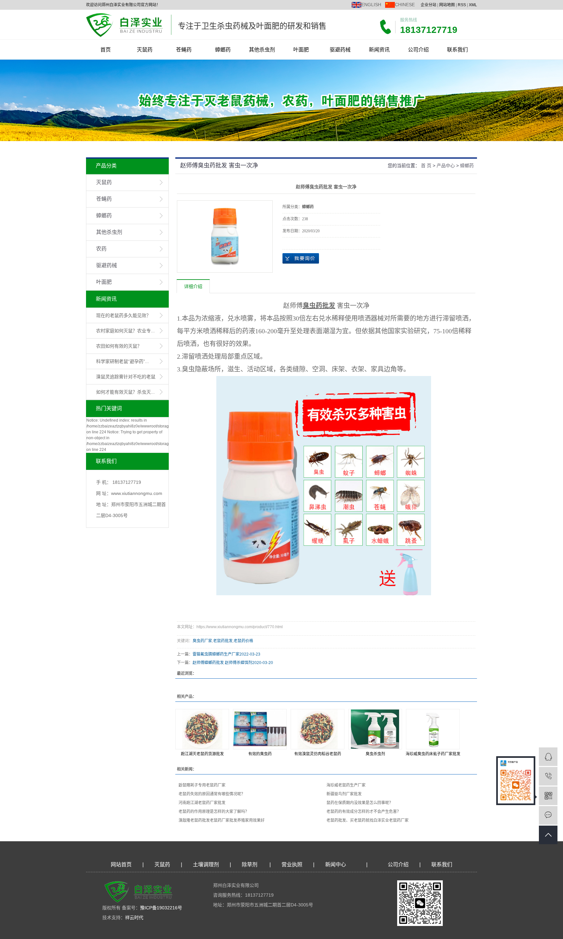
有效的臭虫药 (260, 754)
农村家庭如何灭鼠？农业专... (125, 330)
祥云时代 (134, 917)
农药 (101, 249)
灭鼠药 (144, 49)
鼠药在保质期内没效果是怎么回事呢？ (359, 803)
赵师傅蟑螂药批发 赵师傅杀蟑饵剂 (222, 662)
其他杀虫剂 (262, 49)
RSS (462, 5)
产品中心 (446, 165)
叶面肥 (301, 49)
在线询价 (300, 258)
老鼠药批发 (223, 641)
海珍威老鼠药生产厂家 (346, 785)
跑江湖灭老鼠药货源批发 (202, 754)
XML (473, 5)
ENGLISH (371, 4)
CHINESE (405, 4)
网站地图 (447, 5)
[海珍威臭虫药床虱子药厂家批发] (432, 729)
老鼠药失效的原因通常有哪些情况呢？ (212, 794)
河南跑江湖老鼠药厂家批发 (202, 803)
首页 (105, 49)
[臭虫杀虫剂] (375, 729)
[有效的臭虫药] (259, 729)
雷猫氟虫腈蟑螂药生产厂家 (216, 654)
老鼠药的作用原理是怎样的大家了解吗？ (214, 811)
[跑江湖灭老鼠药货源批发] (202, 729)
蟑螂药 (223, 49)
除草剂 (249, 864)
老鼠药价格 (243, 641)
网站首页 (121, 864)
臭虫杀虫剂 (375, 754)
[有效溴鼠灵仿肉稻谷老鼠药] (317, 729)
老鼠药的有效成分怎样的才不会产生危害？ (363, 811)
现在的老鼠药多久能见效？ (123, 315)
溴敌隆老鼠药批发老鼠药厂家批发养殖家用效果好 (222, 820)
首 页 (426, 165)
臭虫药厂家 (202, 641)
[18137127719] (548, 776)
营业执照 (292, 864)
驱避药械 (340, 49)
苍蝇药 (184, 49)
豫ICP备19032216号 (161, 907)
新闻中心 (335, 864)
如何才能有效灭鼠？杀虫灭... (125, 392)
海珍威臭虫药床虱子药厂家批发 (433, 754)
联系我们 (457, 49)
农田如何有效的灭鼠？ (119, 346)
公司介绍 (418, 49)
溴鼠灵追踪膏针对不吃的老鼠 (125, 376)
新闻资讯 (379, 49)
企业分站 (428, 5)
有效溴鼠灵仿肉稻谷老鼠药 (317, 754)
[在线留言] (548, 815)
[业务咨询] (548, 756)
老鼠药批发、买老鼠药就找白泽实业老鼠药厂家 (367, 820)
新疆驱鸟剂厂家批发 (344, 794)
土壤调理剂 (206, 864)
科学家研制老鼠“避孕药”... (122, 361)
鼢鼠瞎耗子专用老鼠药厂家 (202, 785)
